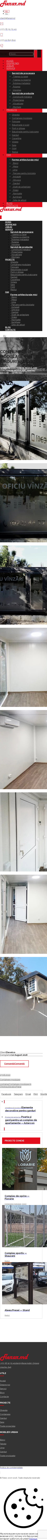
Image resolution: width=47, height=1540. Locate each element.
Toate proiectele (7, 1426)
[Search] (35, 54)
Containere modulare (10, 1079)
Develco (12, 1087)
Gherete (3, 1410)
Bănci (2, 1440)
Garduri (3, 1418)
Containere (5, 1414)
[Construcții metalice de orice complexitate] (13, 6)
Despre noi (5, 1385)
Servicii (3, 1389)
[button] (6, 1094)
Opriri (24, 1204)
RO (1, 336)
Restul (7, 1261)
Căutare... (4, 54)
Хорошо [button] (33, 1538)
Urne (2, 1448)
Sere (2, 1422)
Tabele (3, 1444)
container (4, 1084)
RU (4, 336)
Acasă (3, 1381)
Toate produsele (7, 1456)
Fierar (18, 1087)
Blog (2, 1392)
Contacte (4, 1396)
